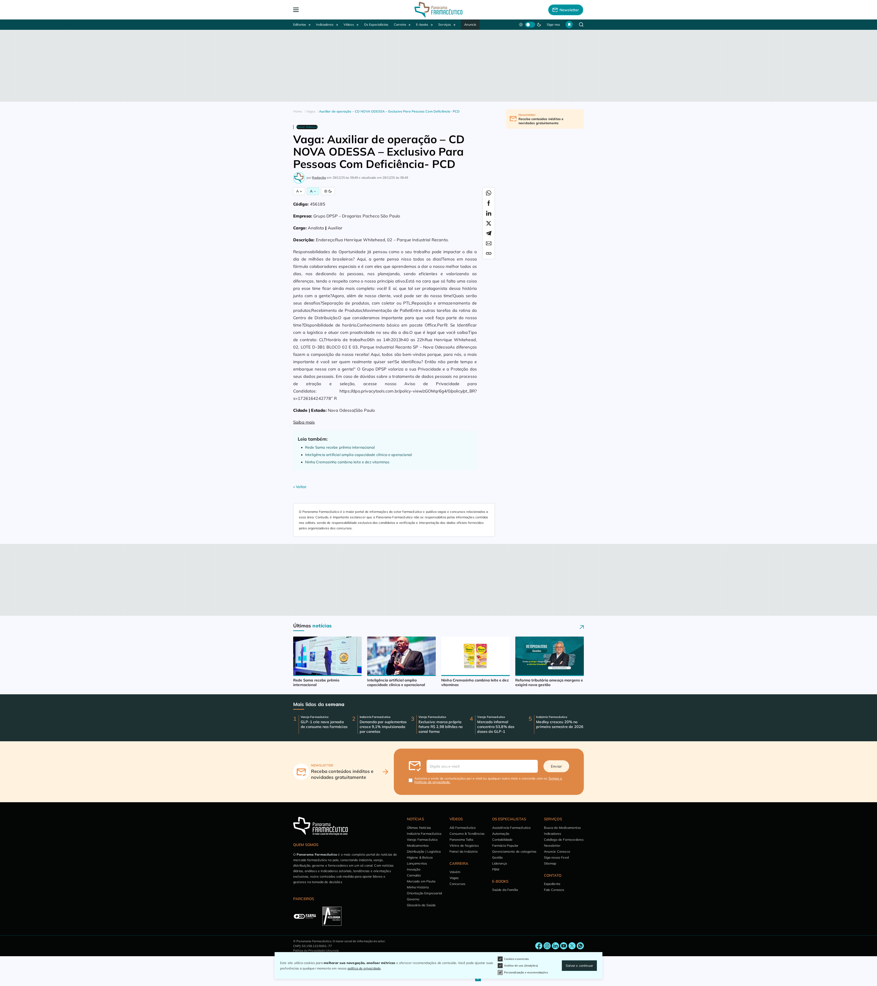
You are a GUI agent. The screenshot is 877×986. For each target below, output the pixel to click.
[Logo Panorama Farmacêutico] (438, 10)
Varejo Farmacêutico (422, 840)
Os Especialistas (376, 24)
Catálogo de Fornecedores (564, 840)
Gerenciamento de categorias (514, 851)
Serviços (444, 24)
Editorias (299, 24)
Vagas (454, 878)
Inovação (413, 869)
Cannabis (414, 875)
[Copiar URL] (488, 253)
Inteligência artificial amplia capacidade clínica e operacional (358, 454)
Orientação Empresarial (424, 893)
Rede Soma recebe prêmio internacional (340, 447)
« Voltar (299, 486)
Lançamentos (417, 863)
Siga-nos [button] (553, 24)
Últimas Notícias (419, 828)
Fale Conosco (554, 890)
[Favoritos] (569, 24)
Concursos (457, 884)
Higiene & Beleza (420, 857)
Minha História (418, 887)
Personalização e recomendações (526, 972)
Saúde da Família (505, 890)
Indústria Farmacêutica (424, 834)
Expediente (552, 884)
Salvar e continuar (579, 966)
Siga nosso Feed (556, 857)
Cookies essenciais (516, 959)
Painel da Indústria (463, 851)
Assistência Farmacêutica (511, 828)
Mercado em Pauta (421, 881)
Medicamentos (418, 845)
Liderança (499, 863)
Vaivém (455, 872)
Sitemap (550, 863)
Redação (319, 178)
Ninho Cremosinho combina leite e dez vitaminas (347, 462)
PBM (495, 869)
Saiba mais (304, 422)
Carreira (400, 24)
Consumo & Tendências (467, 834)
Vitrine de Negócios (464, 845)
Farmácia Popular (505, 845)
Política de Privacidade (309, 950)
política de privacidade (364, 968)
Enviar (556, 766)
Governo (413, 899)
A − (313, 191)
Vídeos (349, 24)
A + (299, 191)
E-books (422, 24)
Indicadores (325, 24)
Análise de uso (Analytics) (521, 965)
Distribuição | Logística (424, 851)
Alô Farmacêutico (463, 828)
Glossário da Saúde (421, 905)
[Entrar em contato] (539, 946)
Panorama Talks (461, 840)
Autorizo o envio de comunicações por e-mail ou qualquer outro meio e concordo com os (488, 780)
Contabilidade (502, 840)
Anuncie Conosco (557, 851)
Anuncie (470, 24)
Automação (500, 834)
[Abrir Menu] (322, 10)
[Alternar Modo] (328, 191)
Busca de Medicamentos (562, 828)
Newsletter (552, 845)
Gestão (497, 857)
